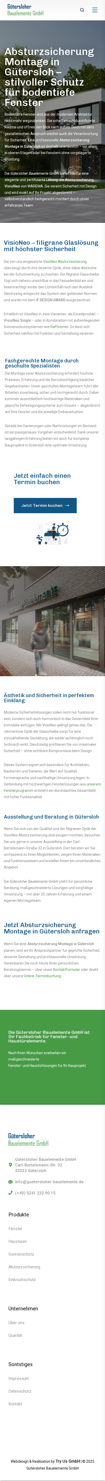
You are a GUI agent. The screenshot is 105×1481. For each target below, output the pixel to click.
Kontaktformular (66, 970)
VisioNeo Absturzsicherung (65, 262)
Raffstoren (59, 327)
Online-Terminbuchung (42, 976)
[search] (82, 10)
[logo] (28, 9)
